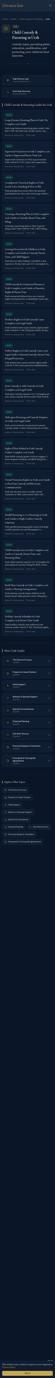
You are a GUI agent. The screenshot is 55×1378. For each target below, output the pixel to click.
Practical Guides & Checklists (21, 834)
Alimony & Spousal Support (20, 812)
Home (5, 19)
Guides (13, 19)
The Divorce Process (17, 790)
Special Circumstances (18, 819)
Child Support (14, 805)
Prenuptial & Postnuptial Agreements (24, 841)
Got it (27, 1373)
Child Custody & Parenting (31, 19)
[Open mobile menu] (50, 5)
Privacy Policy (8, 1367)
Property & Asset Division (19, 797)
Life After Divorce (40, 827)
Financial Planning (15, 827)
